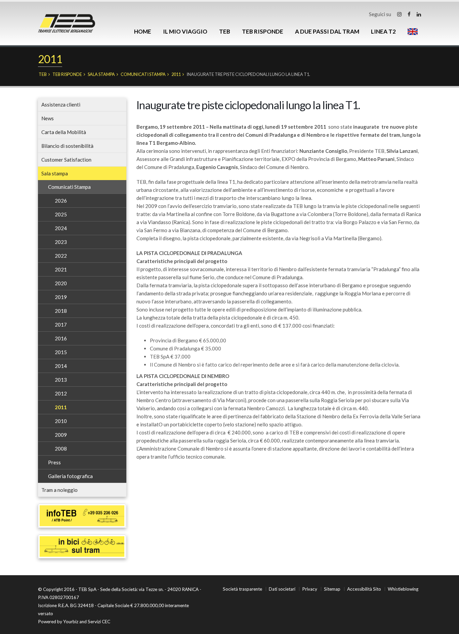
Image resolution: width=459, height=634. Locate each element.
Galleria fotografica (70, 476)
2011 (176, 74)
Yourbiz (70, 621)
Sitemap (332, 589)
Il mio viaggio (185, 31)
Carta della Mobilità (63, 132)
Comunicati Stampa (143, 74)
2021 (61, 269)
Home (142, 31)
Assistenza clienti (60, 104)
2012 (61, 393)
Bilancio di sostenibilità (67, 146)
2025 (61, 214)
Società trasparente (242, 589)
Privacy (309, 589)
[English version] (412, 32)
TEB (224, 31)
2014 (61, 366)
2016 (61, 338)
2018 (61, 311)
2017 (61, 325)
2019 (61, 297)
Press (54, 462)
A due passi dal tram (327, 31)
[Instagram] (399, 14)
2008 (61, 449)
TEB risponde (262, 31)
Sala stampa (101, 74)
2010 (61, 421)
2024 (61, 228)
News (47, 118)
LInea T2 (383, 31)
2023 (61, 242)
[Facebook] (409, 14)
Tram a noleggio (59, 490)
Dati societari (282, 589)
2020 (61, 283)
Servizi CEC (99, 621)
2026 (61, 201)
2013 (61, 380)
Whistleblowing (403, 589)
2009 (61, 435)
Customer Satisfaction (66, 160)
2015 (61, 352)
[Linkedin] (419, 14)
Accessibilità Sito (364, 589)
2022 (61, 256)
